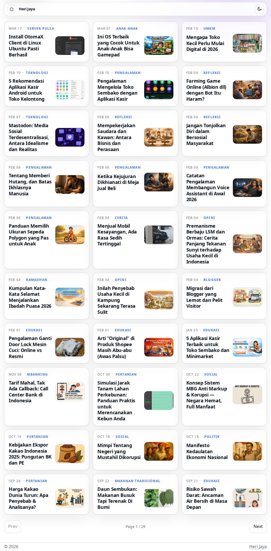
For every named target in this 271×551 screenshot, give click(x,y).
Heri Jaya (258, 546)
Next (258, 526)
